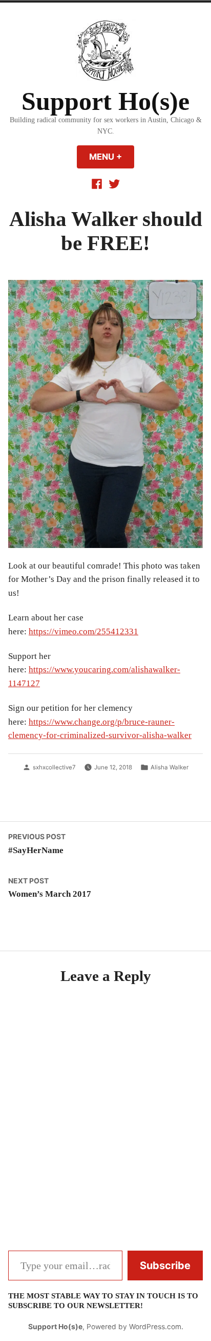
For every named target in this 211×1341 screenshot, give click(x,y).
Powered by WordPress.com (134, 1327)
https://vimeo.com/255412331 (83, 631)
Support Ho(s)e (105, 101)
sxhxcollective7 (54, 767)
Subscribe (165, 1265)
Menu (111, 157)
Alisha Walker (169, 767)
